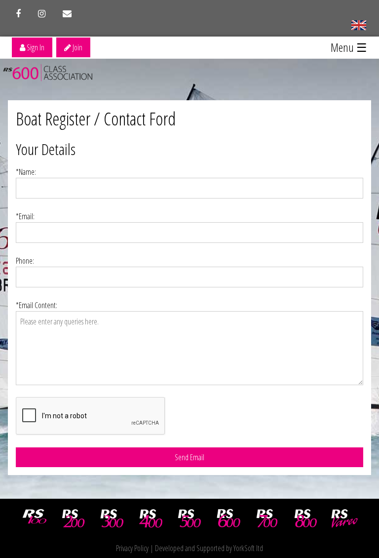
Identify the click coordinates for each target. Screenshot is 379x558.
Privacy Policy (132, 548)
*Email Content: (36, 305)
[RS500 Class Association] (189, 518)
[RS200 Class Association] (73, 518)
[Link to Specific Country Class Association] (358, 24)
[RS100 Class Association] (34, 518)
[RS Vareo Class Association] (344, 518)
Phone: (25, 260)
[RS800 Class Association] (306, 518)
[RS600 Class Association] (228, 518)
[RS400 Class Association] (151, 518)
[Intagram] (41, 14)
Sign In (34, 47)
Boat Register (53, 119)
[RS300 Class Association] (112, 518)
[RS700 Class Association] (267, 518)
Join (76, 47)
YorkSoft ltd (248, 548)
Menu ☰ (349, 47)
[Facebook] (18, 14)
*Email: (25, 216)
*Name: (26, 171)
